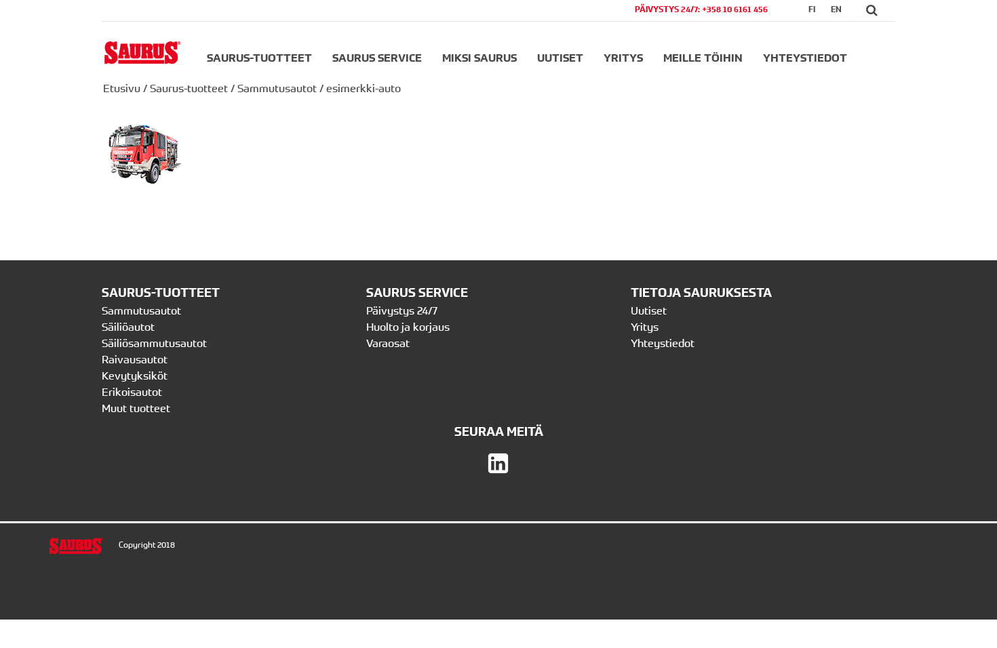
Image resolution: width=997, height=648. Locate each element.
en (836, 9)
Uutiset (560, 57)
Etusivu (121, 88)
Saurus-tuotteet (259, 57)
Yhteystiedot (805, 57)
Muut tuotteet (136, 408)
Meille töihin (703, 57)
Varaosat (388, 343)
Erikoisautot (132, 392)
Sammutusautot (277, 88)
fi (811, 9)
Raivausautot (135, 359)
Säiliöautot (128, 326)
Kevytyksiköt (135, 375)
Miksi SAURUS (479, 57)
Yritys (623, 57)
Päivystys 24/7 (401, 310)
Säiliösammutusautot (154, 343)
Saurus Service (377, 57)
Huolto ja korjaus (408, 326)
